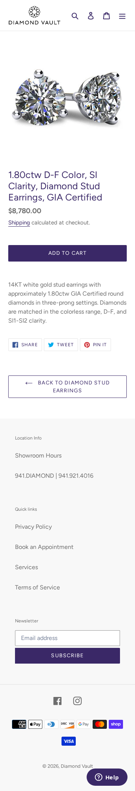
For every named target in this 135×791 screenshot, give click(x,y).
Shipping (19, 222)
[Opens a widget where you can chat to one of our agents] (107, 778)
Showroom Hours (38, 455)
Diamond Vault (77, 766)
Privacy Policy (33, 526)
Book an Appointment (44, 546)
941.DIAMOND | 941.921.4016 (54, 475)
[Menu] (122, 15)
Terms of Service (37, 587)
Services (26, 567)
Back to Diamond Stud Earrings (73, 387)
